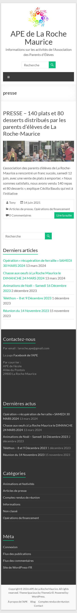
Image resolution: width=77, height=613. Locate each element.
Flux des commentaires (18, 560)
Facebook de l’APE (25, 355)
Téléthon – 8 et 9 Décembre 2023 (27, 298)
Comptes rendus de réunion (21, 497)
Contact (38, 605)
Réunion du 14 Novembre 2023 (26, 311)
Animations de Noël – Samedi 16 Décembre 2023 (35, 436)
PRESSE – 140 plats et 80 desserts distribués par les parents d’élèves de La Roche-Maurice (34, 123)
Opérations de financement (52, 209)
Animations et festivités (18, 484)
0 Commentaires (20, 215)
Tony (12, 202)
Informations (11, 504)
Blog (33, 601)
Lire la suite (64, 215)
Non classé (10, 511)
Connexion (10, 547)
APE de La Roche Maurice (38, 37)
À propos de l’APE (18, 601)
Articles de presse (21, 209)
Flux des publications (17, 554)
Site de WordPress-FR (17, 567)
